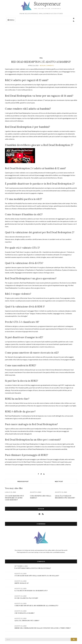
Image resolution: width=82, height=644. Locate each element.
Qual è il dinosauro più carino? (26, 620)
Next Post (59, 481)
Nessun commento (47, 65)
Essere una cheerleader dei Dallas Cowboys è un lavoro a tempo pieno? (42, 628)
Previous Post (23, 481)
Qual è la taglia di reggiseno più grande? (65, 497)
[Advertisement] (41, 39)
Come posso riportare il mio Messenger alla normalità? (36, 605)
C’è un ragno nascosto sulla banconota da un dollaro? (36, 576)
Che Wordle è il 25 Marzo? (24, 613)
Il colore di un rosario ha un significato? (31, 591)
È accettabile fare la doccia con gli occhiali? (32, 568)
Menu (11, 20)
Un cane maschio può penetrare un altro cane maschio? (14, 498)
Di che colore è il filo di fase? (26, 598)
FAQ (41, 58)
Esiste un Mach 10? (21, 583)
